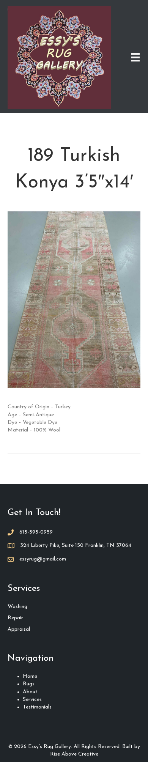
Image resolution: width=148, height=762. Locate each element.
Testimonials (37, 707)
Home (30, 676)
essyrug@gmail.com (42, 559)
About (30, 692)
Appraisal (19, 629)
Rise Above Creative (74, 754)
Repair (15, 618)
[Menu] (135, 57)
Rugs (29, 684)
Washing (17, 606)
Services (32, 699)
